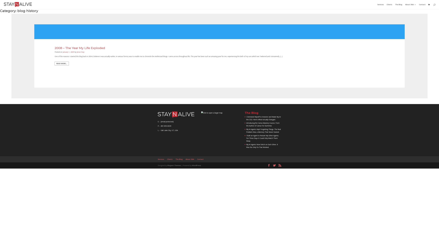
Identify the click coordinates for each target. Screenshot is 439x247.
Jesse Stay (80, 52)
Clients (389, 5)
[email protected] (167, 122)
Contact (422, 5)
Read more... (61, 63)
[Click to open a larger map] (211, 113)
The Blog (398, 5)
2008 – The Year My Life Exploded (80, 48)
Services (380, 5)
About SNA (409, 5)
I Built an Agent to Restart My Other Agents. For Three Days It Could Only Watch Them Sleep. (262, 138)
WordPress (196, 165)
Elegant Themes (174, 165)
